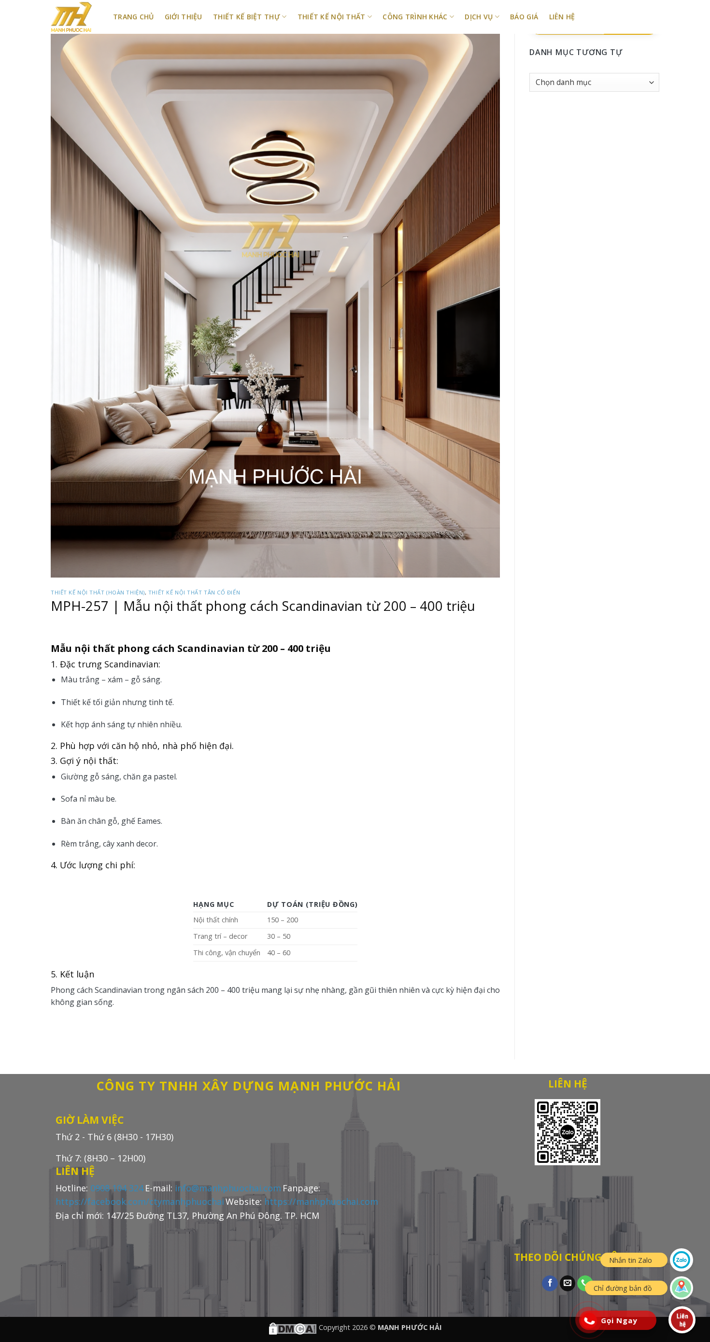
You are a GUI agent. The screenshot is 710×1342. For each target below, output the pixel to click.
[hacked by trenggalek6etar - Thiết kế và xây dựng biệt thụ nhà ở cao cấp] (75, 17)
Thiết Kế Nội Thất (332, 16)
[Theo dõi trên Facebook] (550, 1283)
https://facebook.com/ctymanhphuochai (140, 1201)
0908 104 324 (116, 1188)
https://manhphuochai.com (321, 1201)
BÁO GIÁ (524, 16)
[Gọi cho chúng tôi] (585, 1283)
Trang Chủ (133, 16)
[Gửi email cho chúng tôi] (568, 1283)
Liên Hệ (562, 16)
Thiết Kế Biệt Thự (246, 16)
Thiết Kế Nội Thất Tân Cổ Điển (194, 592)
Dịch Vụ (479, 16)
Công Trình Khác (415, 16)
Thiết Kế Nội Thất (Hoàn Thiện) (98, 592)
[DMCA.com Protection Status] (293, 1327)
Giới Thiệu (183, 16)
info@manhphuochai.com (228, 1188)
